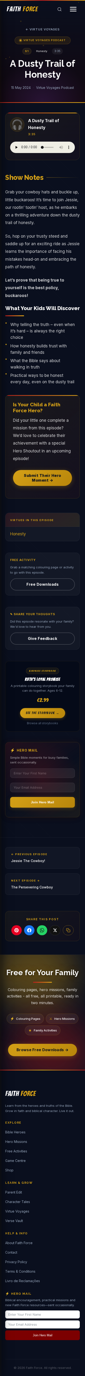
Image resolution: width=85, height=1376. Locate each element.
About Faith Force (19, 1243)
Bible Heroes (15, 1132)
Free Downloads (42, 584)
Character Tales (17, 1202)
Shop (9, 1170)
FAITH (22, 9)
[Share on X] (55, 930)
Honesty (18, 534)
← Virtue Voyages (43, 29)
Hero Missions (16, 1142)
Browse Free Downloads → (42, 1049)
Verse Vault (14, 1221)
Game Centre (15, 1161)
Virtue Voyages (17, 1211)
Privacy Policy (16, 1262)
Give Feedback (42, 638)
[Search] (59, 9)
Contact (11, 1252)
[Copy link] (68, 930)
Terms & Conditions (20, 1271)
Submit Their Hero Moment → (42, 477)
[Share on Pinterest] (16, 930)
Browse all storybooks (42, 723)
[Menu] (73, 9)
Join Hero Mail (42, 802)
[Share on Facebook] (29, 930)
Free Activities (16, 1151)
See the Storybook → (43, 712)
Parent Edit (13, 1192)
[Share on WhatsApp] (42, 930)
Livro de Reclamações (22, 1281)
